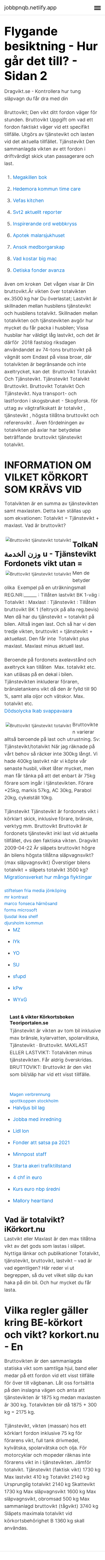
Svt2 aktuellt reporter (37, 212)
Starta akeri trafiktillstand (42, 1166)
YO (16, 953)
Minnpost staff (30, 1154)
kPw (18, 988)
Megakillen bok (30, 177)
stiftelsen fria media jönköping (35, 890)
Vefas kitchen (28, 200)
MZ (16, 930)
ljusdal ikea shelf (21, 916)
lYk (16, 941)
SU (16, 964)
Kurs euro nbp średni (36, 1189)
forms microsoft (20, 910)
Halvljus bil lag (29, 1107)
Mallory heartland (33, 1200)
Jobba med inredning (37, 1119)
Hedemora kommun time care (46, 189)
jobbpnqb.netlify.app (30, 7)
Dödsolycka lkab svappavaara (38, 711)
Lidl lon (21, 1131)
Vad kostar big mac (35, 258)
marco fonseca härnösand (30, 903)
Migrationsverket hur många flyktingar (48, 877)
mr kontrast (16, 897)
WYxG (20, 999)
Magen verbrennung (30, 1094)
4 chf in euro (27, 1177)
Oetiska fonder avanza (39, 270)
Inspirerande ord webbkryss (45, 224)
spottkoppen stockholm (34, 1100)
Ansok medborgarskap (39, 247)
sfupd (19, 976)
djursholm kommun (23, 923)
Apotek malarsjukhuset (39, 235)
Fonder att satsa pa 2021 (41, 1142)
